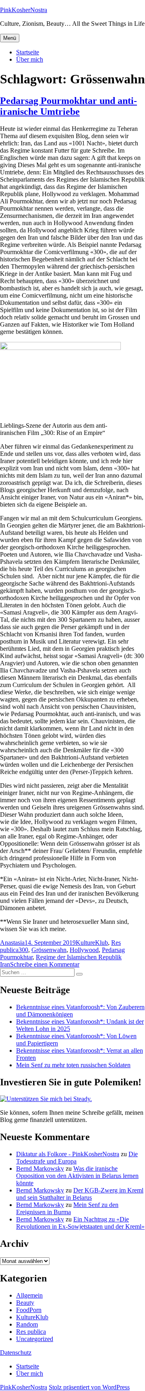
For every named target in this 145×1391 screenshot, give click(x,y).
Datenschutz (15, 1352)
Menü (9, 38)
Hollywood (84, 949)
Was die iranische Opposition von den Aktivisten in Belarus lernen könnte (77, 1175)
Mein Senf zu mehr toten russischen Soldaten (73, 1065)
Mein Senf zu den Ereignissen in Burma (67, 1208)
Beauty (25, 1302)
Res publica (31, 1331)
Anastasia (12, 942)
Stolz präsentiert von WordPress (89, 1387)
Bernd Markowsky (40, 1168)
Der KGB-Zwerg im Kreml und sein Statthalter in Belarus (79, 1194)
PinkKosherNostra (23, 9)
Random (27, 1324)
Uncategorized (34, 1338)
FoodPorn (28, 1309)
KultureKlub (92, 942)
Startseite (27, 52)
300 (23, 949)
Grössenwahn (48, 949)
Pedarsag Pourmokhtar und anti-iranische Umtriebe (68, 106)
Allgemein (29, 1295)
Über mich (29, 59)
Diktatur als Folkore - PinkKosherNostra (67, 1154)
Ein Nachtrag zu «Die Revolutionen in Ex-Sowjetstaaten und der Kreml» (80, 1223)
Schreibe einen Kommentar (44, 964)
